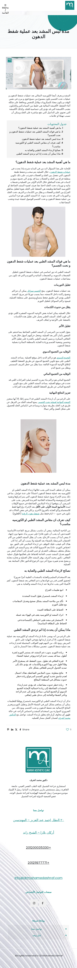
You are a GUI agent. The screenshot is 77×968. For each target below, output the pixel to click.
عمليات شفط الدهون (60, 172)
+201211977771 (38, 862)
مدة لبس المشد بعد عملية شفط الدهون (41, 139)
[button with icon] (43, 903)
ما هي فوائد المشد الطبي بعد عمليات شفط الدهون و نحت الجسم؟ (35, 133)
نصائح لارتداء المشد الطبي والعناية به (43, 150)
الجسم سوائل (34, 291)
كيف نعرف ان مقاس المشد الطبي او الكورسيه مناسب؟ (37, 144)
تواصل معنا (36, 929)
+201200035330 (38, 847)
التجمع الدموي (63, 357)
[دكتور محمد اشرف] (69, 5)
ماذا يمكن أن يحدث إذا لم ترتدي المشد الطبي (38, 153)
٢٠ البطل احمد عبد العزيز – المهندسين (38, 820)
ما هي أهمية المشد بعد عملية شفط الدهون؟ (39, 128)
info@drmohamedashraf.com (38, 878)
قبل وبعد (36, 935)
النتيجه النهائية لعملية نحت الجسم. (54, 402)
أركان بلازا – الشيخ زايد (38, 832)
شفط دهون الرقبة (30, 513)
